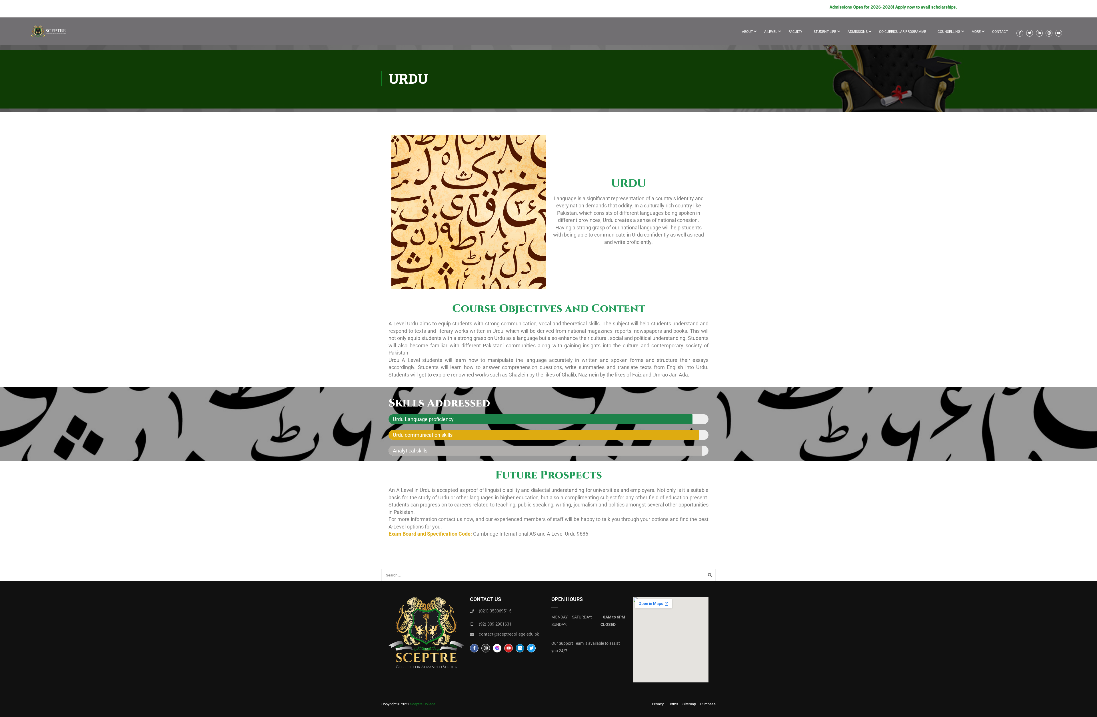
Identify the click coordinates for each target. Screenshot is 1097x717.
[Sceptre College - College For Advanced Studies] (50, 34)
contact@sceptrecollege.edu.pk (509, 634)
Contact (1000, 32)
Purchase (708, 704)
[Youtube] (508, 648)
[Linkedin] (520, 648)
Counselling (949, 32)
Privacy (658, 704)
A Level (770, 32)
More (976, 32)
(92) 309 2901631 (495, 624)
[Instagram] (485, 648)
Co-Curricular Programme (902, 32)
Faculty (795, 32)
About (747, 32)
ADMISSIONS (858, 32)
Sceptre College (422, 704)
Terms (673, 704)
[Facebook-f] (474, 648)
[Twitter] (531, 648)
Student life (825, 32)
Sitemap (689, 704)
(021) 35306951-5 (495, 611)
